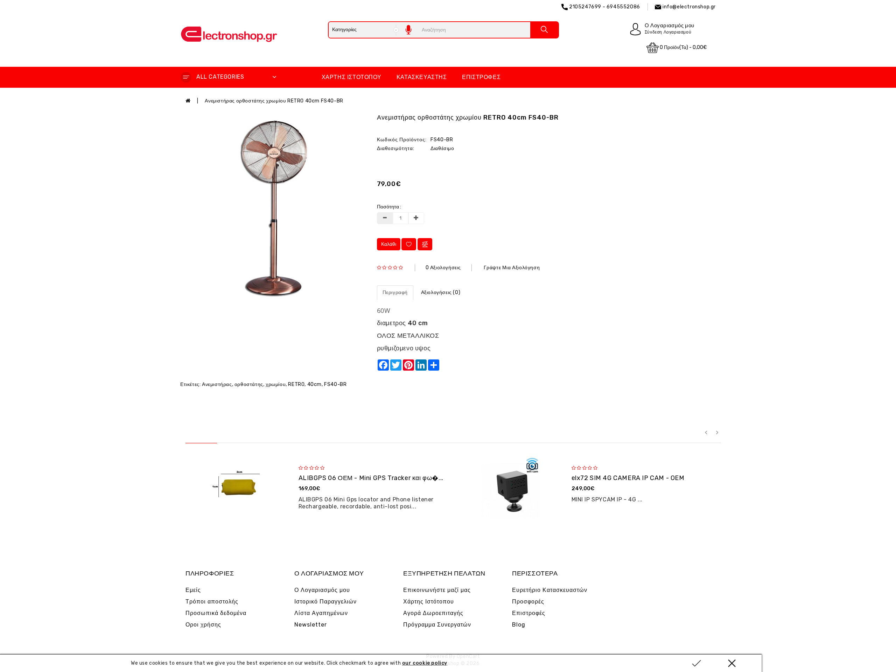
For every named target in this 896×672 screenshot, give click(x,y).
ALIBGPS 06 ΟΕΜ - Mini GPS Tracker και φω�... (371, 478)
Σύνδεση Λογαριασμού (668, 32)
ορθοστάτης (248, 384)
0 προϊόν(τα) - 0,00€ (683, 47)
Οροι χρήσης (203, 624)
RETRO (296, 384)
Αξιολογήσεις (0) (441, 292)
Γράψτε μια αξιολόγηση (512, 268)
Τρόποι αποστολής (212, 601)
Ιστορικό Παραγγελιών (325, 601)
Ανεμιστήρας (217, 384)
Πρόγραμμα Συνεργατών (437, 624)
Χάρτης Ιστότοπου (352, 77)
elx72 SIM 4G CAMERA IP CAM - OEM (628, 478)
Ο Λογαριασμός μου (322, 590)
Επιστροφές (481, 77)
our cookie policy (424, 663)
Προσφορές (528, 601)
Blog (518, 624)
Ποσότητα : (389, 207)
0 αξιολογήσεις (443, 268)
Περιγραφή (395, 292)
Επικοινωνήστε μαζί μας (437, 590)
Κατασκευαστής (422, 77)
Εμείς (193, 590)
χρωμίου (276, 384)
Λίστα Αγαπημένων (321, 613)
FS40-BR (335, 384)
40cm (314, 384)
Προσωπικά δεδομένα (216, 613)
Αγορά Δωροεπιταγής (433, 613)
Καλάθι (388, 244)
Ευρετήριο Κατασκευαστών (549, 590)
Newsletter (310, 624)
